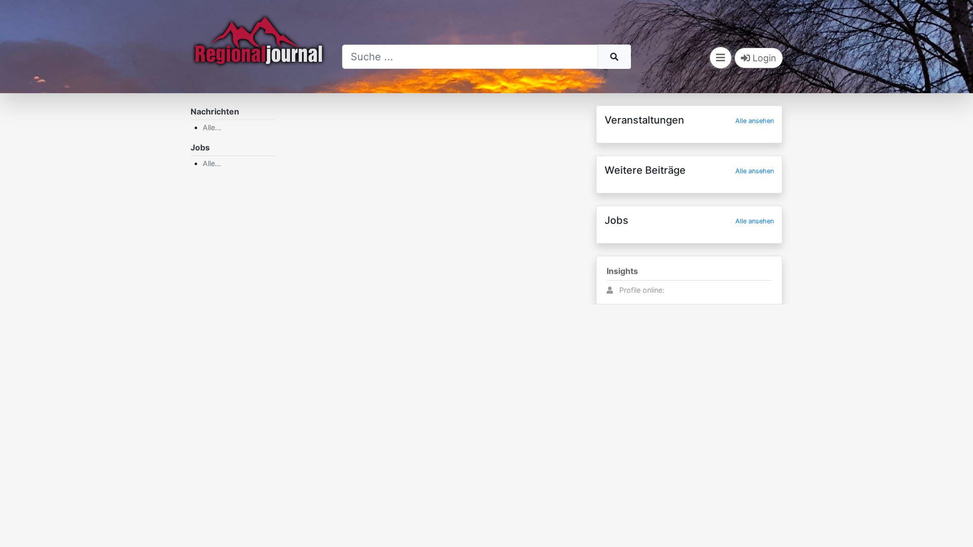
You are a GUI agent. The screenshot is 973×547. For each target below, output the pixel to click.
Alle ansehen (754, 121)
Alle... (212, 127)
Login (763, 58)
